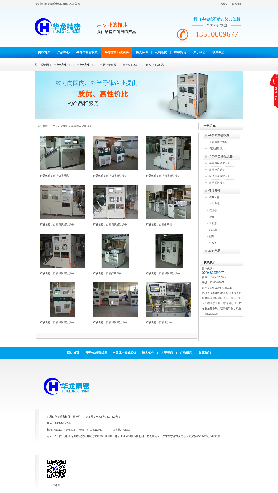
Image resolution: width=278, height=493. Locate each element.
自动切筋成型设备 (116, 175)
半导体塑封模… (63, 64)
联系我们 (237, 3)
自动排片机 (165, 224)
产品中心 (63, 52)
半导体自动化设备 (117, 52)
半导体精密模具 (87, 52)
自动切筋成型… (132, 64)
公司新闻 (161, 52)
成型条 (213, 210)
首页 (52, 126)
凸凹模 (213, 229)
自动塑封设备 (217, 182)
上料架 (213, 223)
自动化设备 (165, 322)
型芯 (211, 236)
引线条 (213, 242)
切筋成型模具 (217, 148)
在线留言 (223, 3)
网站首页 (44, 52)
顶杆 (211, 216)
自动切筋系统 (61, 175)
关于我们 (199, 52)
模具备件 (142, 52)
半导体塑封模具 (218, 142)
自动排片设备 (114, 273)
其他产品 (214, 203)
